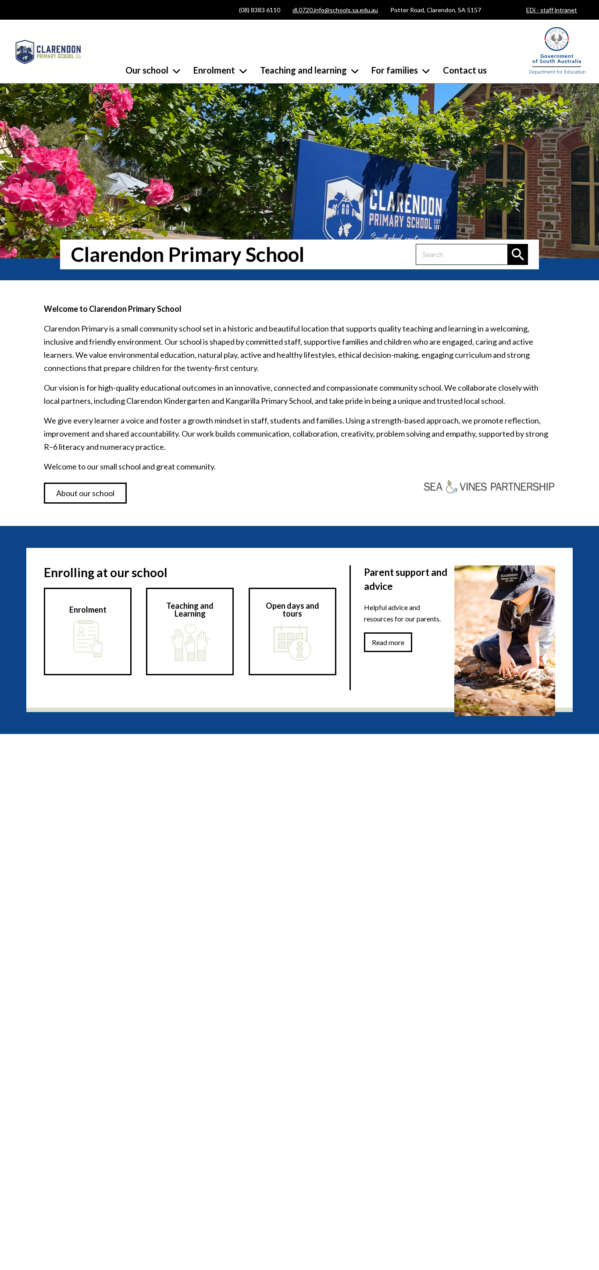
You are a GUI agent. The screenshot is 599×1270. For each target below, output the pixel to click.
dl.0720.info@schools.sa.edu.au (335, 10)
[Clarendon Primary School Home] (48, 52)
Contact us (465, 70)
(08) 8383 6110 (259, 10)
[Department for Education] (557, 72)
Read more (388, 642)
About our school (85, 493)
